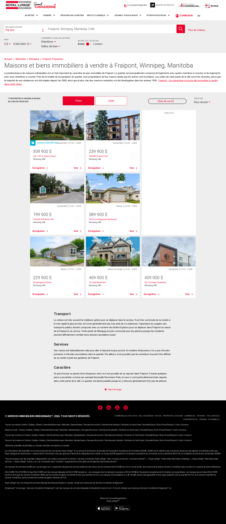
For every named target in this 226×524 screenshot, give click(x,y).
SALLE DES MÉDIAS (146, 416)
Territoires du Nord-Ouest (131, 425)
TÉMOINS (202, 419)
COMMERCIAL (190, 416)
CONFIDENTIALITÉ (190, 419)
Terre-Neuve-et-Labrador (110, 425)
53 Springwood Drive (42, 282)
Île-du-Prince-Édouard (165, 425)
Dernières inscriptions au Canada (56, 446)
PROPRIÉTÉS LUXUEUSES (173, 416)
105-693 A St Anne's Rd (43, 219)
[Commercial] (189, 5)
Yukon (177, 425)
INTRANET (201, 416)
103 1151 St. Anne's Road (44, 156)
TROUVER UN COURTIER (72, 15)
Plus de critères (196, 30)
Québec (32, 425)
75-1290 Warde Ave (97, 282)
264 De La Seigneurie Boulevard (103, 219)
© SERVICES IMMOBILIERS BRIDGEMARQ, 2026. (32, 416)
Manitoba (65, 425)
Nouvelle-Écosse (149, 425)
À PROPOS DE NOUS (156, 15)
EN (198, 15)
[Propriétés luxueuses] (162, 6)
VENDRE (47, 15)
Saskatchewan (76, 425)
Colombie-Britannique (51, 425)
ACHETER (29, 15)
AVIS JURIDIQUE (213, 416)
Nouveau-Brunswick (92, 425)
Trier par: (198, 98)
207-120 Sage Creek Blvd (155, 282)
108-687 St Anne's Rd (98, 156)
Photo (78, 100)
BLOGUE (158, 416)
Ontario (24, 425)
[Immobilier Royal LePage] (31, 5)
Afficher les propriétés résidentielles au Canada (23, 446)
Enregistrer (38, 168)
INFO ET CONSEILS (96, 15)
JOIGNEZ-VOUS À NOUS (126, 15)
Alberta (39, 425)
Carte (111, 100)
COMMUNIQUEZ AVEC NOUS (125, 416)
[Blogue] (212, 5)
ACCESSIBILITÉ (214, 419)
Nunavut (184, 425)
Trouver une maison (13, 425)
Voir (76, 168)
